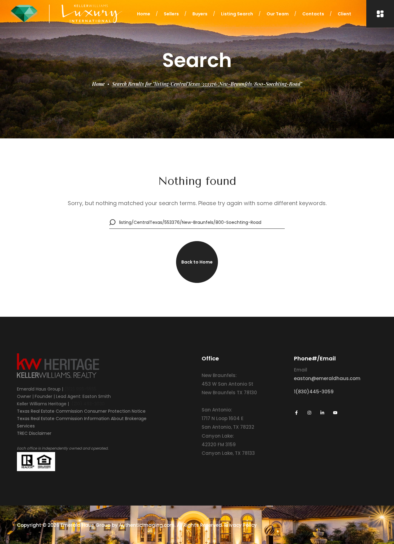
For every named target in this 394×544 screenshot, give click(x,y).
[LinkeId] (322, 412)
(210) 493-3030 (88, 404)
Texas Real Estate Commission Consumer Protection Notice (81, 411)
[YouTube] (335, 412)
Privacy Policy (240, 525)
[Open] (380, 14)
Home (98, 84)
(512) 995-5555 (80, 389)
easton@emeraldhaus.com (327, 378)
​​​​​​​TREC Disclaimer (34, 433)
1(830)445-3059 (314, 391)
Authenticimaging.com (147, 525)
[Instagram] (309, 412)
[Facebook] (296, 412)
